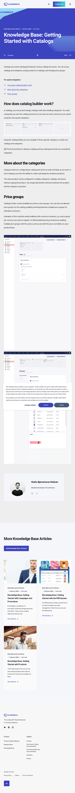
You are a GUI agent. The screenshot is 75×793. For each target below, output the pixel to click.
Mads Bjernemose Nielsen (12, 29)
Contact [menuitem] (29, 741)
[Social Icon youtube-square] (12, 727)
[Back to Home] (12, 4)
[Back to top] (6, 783)
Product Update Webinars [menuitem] (12, 741)
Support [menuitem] (29, 736)
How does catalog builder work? (19, 85)
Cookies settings (30, 405)
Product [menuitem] (6, 736)
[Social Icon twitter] (5, 727)
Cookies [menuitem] (17, 775)
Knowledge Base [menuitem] (9, 748)
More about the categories (17, 90)
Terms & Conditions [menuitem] (27, 775)
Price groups (12, 94)
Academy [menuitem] (30, 755)
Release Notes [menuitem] (8, 744)
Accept (46, 405)
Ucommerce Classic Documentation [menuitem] (33, 745)
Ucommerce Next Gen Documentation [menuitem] (33, 750)
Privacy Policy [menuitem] (7, 775)
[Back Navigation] (37, 55)
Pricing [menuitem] (29, 758)
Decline (61, 405)
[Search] (49, 4)
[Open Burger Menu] (70, 4)
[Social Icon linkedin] (9, 727)
